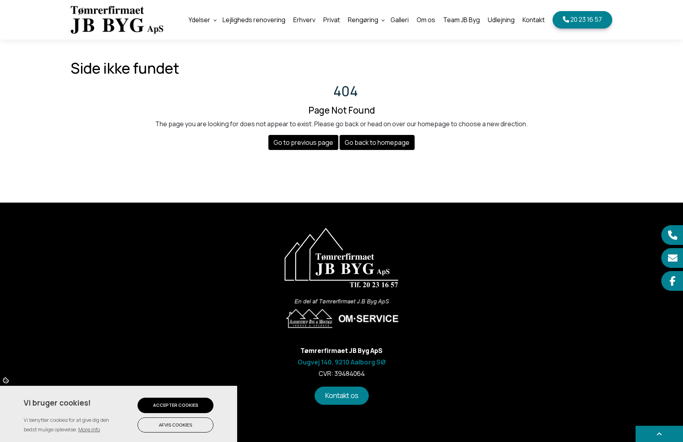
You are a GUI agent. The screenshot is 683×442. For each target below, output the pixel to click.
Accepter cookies (175, 405)
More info (89, 429)
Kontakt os (341, 395)
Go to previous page (303, 142)
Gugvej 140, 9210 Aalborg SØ (342, 362)
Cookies (6, 380)
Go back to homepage (377, 142)
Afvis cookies (175, 425)
